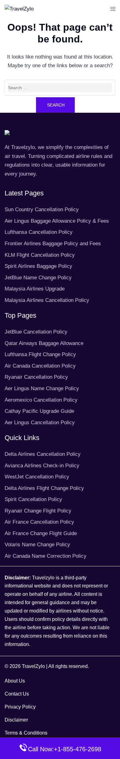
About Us (15, 680)
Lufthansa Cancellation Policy (39, 232)
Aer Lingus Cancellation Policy (40, 422)
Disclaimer (16, 719)
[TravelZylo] (19, 9)
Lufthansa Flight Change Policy (40, 354)
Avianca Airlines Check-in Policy (42, 466)
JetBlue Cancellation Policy (36, 332)
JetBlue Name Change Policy (38, 278)
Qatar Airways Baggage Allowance (44, 343)
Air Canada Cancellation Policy (40, 366)
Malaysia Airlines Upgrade (35, 289)
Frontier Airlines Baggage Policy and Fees (53, 243)
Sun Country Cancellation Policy (42, 209)
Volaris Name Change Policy (37, 544)
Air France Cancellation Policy (39, 522)
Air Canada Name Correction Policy (45, 556)
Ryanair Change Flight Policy (38, 511)
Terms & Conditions (26, 732)
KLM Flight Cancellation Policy (40, 255)
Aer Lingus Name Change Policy (42, 388)
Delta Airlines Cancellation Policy (43, 454)
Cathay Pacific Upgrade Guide (39, 411)
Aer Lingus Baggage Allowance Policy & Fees (57, 221)
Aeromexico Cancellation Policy (41, 400)
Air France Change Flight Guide (41, 533)
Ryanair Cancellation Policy (36, 377)
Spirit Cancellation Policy (33, 499)
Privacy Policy (20, 706)
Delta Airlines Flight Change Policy (44, 488)
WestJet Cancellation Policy (37, 477)
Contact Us (17, 693)
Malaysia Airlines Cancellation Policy (47, 300)
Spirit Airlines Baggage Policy (38, 266)
